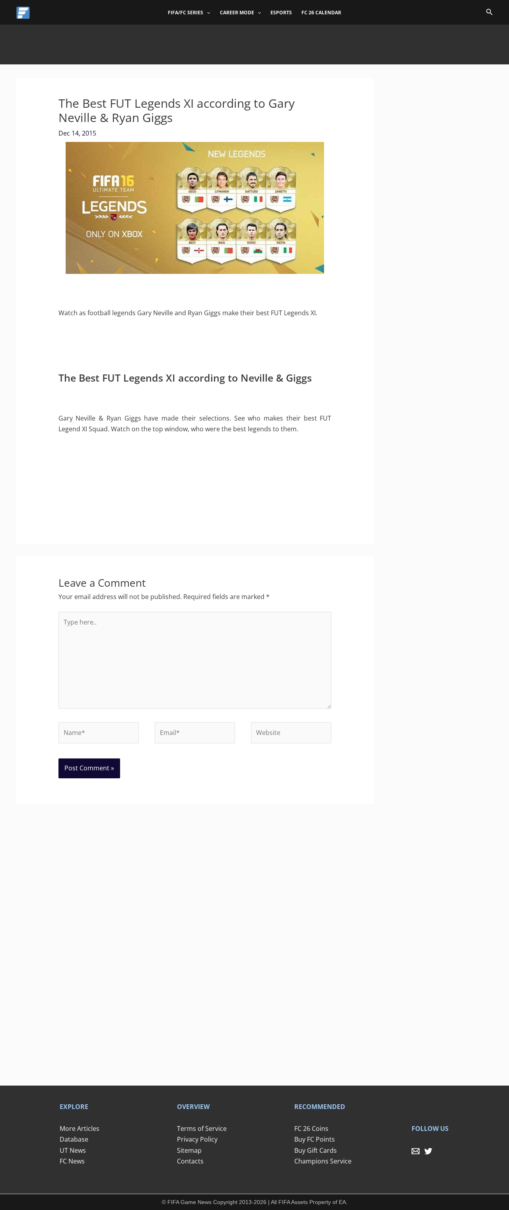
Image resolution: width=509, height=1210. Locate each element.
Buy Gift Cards (315, 1150)
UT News (73, 1150)
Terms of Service (202, 1128)
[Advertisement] (254, 42)
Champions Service (323, 1161)
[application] (206, 13)
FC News (72, 1161)
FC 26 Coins (311, 1128)
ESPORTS (281, 12)
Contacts (190, 1161)
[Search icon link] (489, 13)
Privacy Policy (197, 1139)
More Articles (79, 1128)
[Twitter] (428, 1151)
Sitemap (189, 1150)
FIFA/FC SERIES (185, 12)
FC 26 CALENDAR (321, 12)
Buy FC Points (314, 1139)
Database (74, 1139)
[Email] (416, 1151)
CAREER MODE (237, 12)
